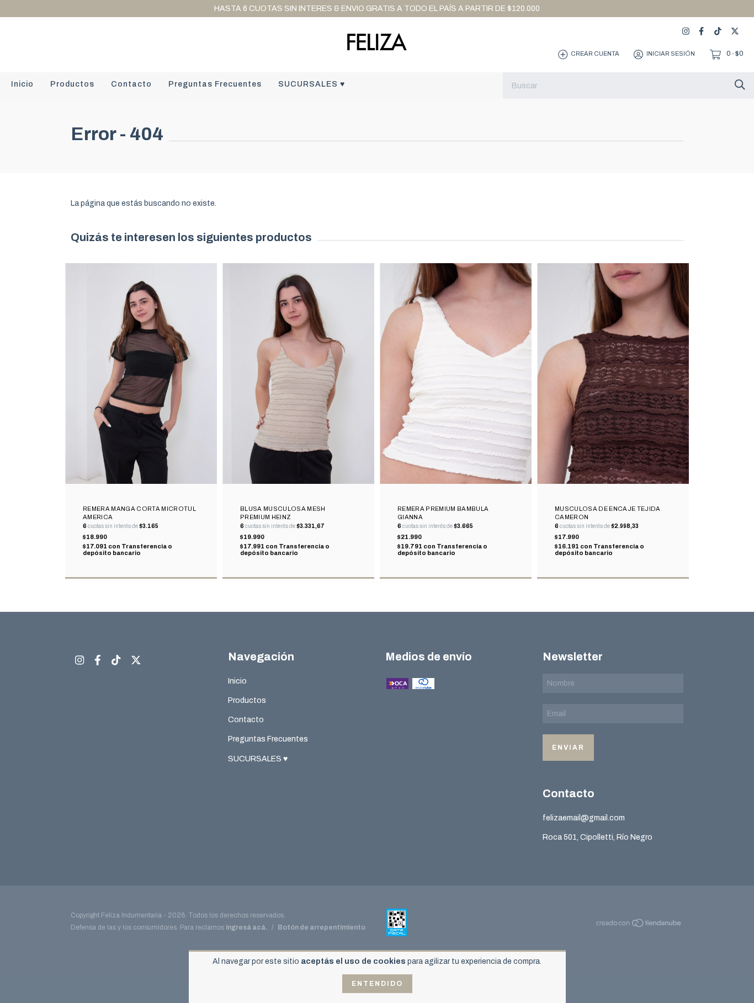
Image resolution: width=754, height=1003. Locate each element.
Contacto (131, 84)
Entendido (377, 984)
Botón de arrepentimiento (321, 927)
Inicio (22, 84)
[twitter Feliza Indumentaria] (735, 31)
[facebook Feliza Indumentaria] (701, 31)
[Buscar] (740, 84)
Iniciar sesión (670, 54)
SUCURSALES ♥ (311, 84)
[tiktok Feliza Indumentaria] (718, 31)
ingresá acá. (247, 927)
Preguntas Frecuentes (215, 84)
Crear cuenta (595, 54)
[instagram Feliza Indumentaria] (686, 31)
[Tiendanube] (639, 925)
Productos (72, 84)
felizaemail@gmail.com (584, 818)
